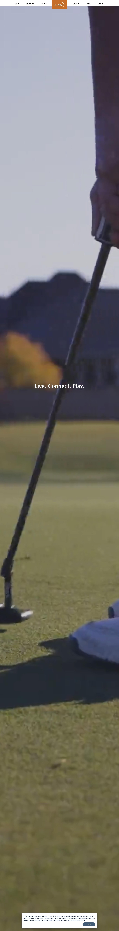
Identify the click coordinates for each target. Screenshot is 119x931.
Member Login (104, 1)
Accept (89, 924)
